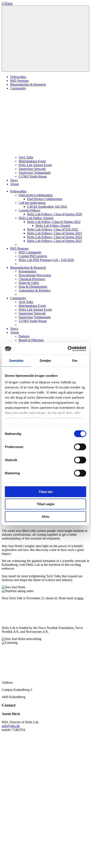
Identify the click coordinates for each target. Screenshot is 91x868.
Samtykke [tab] (16, 360)
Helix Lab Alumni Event (35, 165)
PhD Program (19, 80)
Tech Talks (26, 157)
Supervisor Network (32, 169)
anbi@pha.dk (11, 726)
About (14, 184)
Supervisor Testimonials (35, 172)
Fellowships (18, 77)
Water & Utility (29, 283)
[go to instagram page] (33, 864)
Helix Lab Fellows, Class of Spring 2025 (54, 241)
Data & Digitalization (33, 286)
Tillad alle (45, 491)
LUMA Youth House (33, 176)
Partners (24, 336)
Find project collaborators (36, 195)
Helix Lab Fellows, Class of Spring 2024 (54, 237)
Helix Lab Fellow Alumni (36, 218)
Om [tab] (74, 360)
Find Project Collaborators (44, 199)
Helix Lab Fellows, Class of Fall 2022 (52, 229)
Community (18, 88)
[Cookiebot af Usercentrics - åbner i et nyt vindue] (67, 349)
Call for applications (32, 202)
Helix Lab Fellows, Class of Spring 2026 (54, 214)
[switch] (80, 446)
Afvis (45, 516)
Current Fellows (29, 210)
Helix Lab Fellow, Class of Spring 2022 (53, 222)
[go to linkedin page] (33, 766)
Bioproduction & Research (28, 84)
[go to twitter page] (33, 799)
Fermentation (27, 271)
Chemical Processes (32, 279)
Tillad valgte (45, 504)
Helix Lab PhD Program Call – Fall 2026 (46, 260)
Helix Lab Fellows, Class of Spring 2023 (54, 233)
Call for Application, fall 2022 (47, 206)
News (14, 180)
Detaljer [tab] (45, 360)
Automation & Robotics (35, 290)
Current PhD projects (33, 256)
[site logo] (7, 3)
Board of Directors (31, 340)
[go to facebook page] (33, 831)
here (80, 598)
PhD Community (30, 252)
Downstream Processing (35, 275)
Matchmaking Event (32, 161)
